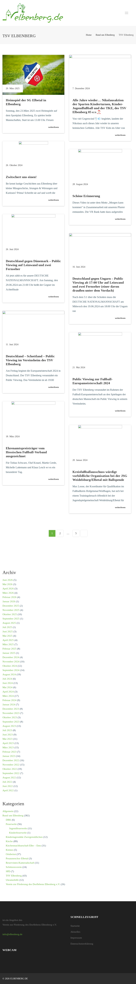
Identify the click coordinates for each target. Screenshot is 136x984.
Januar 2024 (8, 704)
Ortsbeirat (11, 854)
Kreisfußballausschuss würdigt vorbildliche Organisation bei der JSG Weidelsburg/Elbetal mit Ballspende (99, 476)
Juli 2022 (7, 781)
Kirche (9, 841)
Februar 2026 (9, 597)
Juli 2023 (7, 730)
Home (89, 35)
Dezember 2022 (10, 760)
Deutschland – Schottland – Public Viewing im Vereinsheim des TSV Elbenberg (30, 360)
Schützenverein (14, 867)
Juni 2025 (7, 631)
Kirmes (9, 850)
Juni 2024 (7, 683)
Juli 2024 (7, 678)
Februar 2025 (9, 648)
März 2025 (8, 644)
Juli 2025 (7, 627)
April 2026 (8, 588)
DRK (8, 819)
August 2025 (9, 623)
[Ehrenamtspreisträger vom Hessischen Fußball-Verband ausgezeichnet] (33, 422)
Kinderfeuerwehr (18, 832)
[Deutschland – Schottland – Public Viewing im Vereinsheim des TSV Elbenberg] (33, 331)
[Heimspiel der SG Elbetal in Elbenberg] (33, 75)
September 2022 (10, 773)
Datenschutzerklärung (81, 943)
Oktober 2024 (9, 666)
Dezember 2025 (10, 605)
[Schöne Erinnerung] (100, 170)
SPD (8, 871)
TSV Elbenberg (14, 875)
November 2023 (10, 713)
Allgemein (7, 811)
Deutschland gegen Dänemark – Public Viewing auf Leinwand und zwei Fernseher (33, 265)
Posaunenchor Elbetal (17, 858)
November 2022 (10, 764)
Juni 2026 (7, 580)
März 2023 (8, 747)
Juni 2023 (7, 734)
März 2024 (8, 696)
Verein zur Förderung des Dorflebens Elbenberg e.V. (33, 884)
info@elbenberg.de (12, 934)
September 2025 (10, 618)
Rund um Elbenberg (105, 35)
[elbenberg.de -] (33, 13)
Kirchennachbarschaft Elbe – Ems (23, 845)
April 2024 (8, 691)
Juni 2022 (7, 786)
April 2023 (8, 743)
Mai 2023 (7, 739)
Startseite (75, 926)
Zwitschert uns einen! (21, 177)
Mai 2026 (7, 584)
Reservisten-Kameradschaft (20, 862)
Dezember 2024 (10, 657)
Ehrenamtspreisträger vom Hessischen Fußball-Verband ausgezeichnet (26, 452)
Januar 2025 (8, 653)
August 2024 (9, 674)
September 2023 (10, 721)
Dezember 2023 (10, 708)
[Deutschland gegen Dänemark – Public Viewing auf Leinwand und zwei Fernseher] (33, 235)
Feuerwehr (11, 824)
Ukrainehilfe (12, 880)
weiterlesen (53, 127)
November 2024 (10, 661)
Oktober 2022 (9, 769)
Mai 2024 (7, 687)
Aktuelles (75, 931)
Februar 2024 (9, 700)
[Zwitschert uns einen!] (33, 156)
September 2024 (10, 670)
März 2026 (8, 593)
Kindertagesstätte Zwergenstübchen (24, 837)
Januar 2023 (8, 756)
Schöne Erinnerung (86, 196)
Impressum (76, 937)
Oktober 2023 (9, 717)
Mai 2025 (7, 635)
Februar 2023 (9, 751)
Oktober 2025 (9, 614)
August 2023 (9, 726)
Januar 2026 (8, 601)
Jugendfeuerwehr (18, 828)
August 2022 (9, 777)
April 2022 (8, 790)
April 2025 (8, 640)
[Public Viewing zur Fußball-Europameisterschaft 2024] (100, 353)
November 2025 (10, 610)
